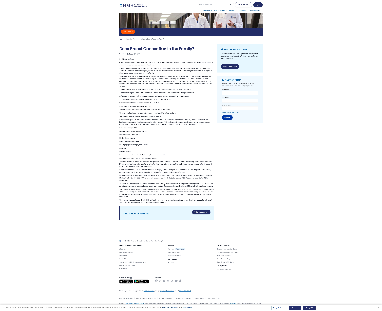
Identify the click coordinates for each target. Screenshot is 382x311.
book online (170, 291)
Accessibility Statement (183, 298)
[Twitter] (172, 281)
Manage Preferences (279, 308)
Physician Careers (174, 255)
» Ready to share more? (230, 112)
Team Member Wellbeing (225, 262)
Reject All (295, 308)
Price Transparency (165, 298)
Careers (171, 249)
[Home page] (121, 39)
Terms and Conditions (169, 307)
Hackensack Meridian (134, 303)
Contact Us (123, 259)
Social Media (123, 255)
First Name (225, 89)
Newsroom (123, 268)
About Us (122, 249)
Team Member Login (224, 259)
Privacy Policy (199, 298)
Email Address (226, 105)
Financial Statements (126, 298)
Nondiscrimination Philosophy (146, 298)
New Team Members (224, 255)
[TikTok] (180, 281)
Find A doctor (128, 32)
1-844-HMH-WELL (185, 291)
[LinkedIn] (164, 281)
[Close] (379, 307)
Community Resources (127, 265)
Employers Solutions (224, 269)
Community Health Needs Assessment (132, 262)
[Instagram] (160, 281)
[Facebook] (156, 281)
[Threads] (168, 281)
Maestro (171, 263)
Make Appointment (201, 212)
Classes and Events (126, 252)
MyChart (163, 291)
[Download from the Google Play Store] (141, 281)
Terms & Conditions (214, 298)
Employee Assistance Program (227, 252)
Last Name (225, 97)
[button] (207, 10)
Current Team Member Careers (227, 249)
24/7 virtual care (149, 291)
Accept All (309, 308)
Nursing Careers (174, 252)
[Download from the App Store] (126, 281)
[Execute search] (232, 5)
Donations (233, 303)
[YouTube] (176, 281)
